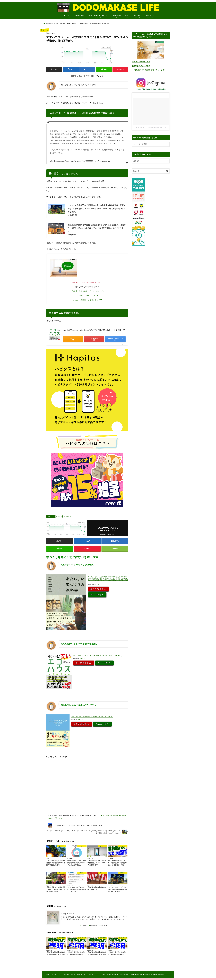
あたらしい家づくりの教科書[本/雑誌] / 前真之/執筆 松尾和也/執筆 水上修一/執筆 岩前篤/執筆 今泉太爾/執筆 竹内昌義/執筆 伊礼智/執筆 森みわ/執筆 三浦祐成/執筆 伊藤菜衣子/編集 (108, 578)
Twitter (84, 925)
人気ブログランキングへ (141, 62)
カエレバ (96, 584)
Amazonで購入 (97, 595)
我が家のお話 (79, 16)
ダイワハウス (69, 516)
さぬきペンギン (67, 913)
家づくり (66, 16)
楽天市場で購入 (98, 589)
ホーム (127, 16)
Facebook (93, 925)
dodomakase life (145, 974)
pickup (60, 516)
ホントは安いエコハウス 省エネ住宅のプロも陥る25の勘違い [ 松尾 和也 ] (93, 330)
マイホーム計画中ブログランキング (86, 300)
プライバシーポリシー (108, 974)
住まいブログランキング (141, 66)
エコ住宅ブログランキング (86, 296)
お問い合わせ (150, 16)
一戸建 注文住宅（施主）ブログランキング (86, 291)
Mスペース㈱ (117, 16)
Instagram (104, 925)
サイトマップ (138, 16)
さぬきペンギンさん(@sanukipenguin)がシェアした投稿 (153, 127)
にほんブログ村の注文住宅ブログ (98, 16)
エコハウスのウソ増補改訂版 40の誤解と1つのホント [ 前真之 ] (92, 717)
